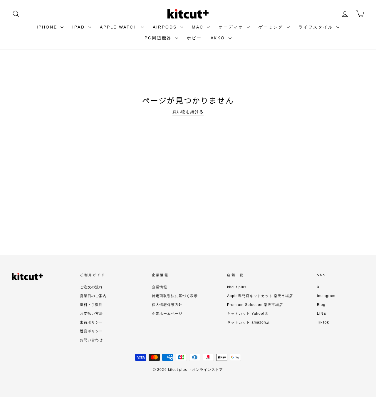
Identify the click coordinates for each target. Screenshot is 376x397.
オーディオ (232, 27)
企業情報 (159, 287)
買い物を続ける (187, 111)
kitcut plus (236, 287)
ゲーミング (271, 27)
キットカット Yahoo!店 (247, 313)
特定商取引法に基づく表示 (175, 296)
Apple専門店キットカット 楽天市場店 (260, 296)
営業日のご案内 (93, 296)
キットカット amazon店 (248, 322)
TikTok (323, 322)
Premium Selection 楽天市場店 (255, 305)
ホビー (194, 38)
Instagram (326, 296)
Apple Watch (120, 27)
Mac (198, 27)
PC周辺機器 (159, 38)
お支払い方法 (91, 313)
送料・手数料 (91, 305)
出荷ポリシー (91, 322)
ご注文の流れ (91, 287)
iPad (79, 27)
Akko (219, 38)
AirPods (166, 27)
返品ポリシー (91, 331)
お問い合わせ (91, 340)
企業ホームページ (167, 313)
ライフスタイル (316, 27)
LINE (321, 313)
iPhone (48, 27)
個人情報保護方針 (167, 305)
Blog (321, 305)
